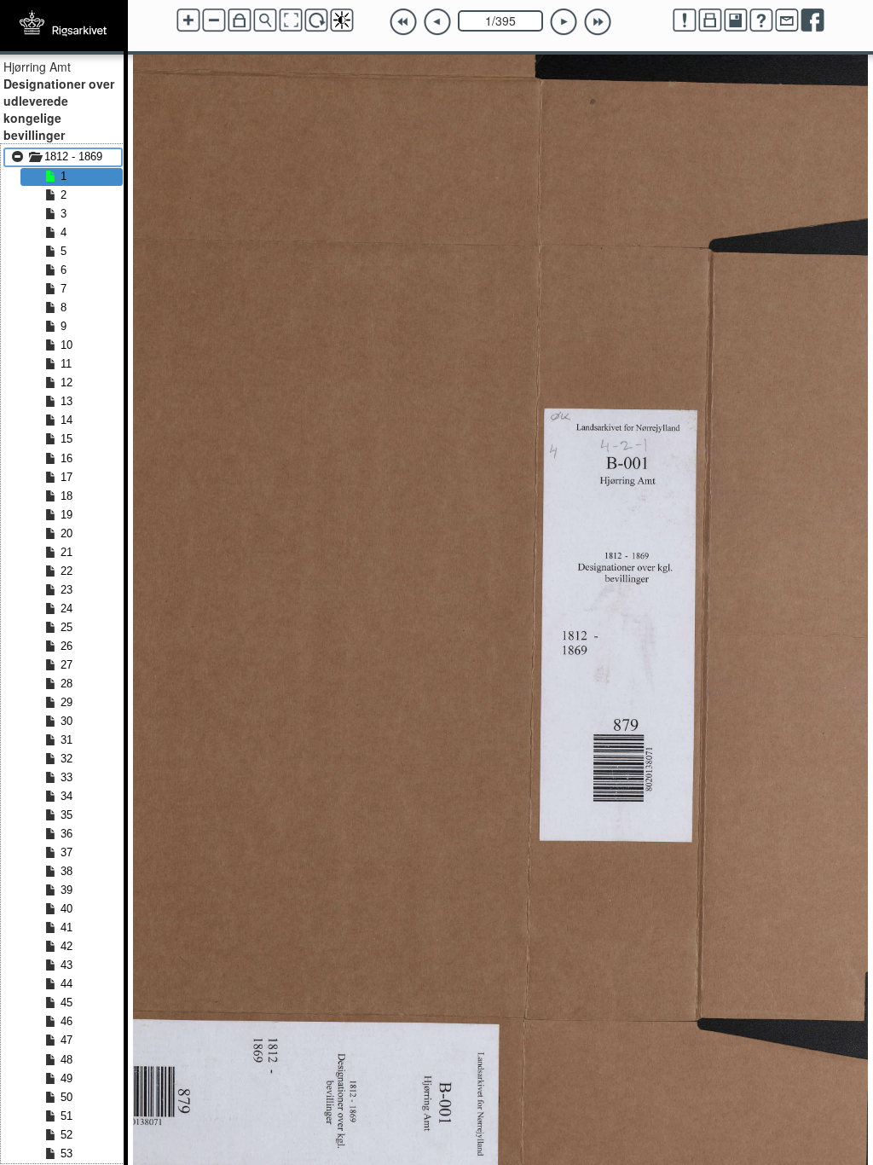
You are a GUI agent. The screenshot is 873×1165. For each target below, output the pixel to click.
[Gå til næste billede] (563, 22)
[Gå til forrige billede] (437, 22)
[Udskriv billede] (710, 20)
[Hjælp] (761, 20)
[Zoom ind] (188, 20)
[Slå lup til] (265, 20)
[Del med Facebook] (812, 20)
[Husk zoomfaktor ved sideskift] (239, 20)
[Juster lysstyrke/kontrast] (342, 20)
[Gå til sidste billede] (597, 22)
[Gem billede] (736, 20)
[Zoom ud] (214, 20)
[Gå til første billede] (403, 22)
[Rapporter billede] (685, 20)
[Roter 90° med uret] (316, 20)
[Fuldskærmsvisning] (291, 20)
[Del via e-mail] (787, 20)
